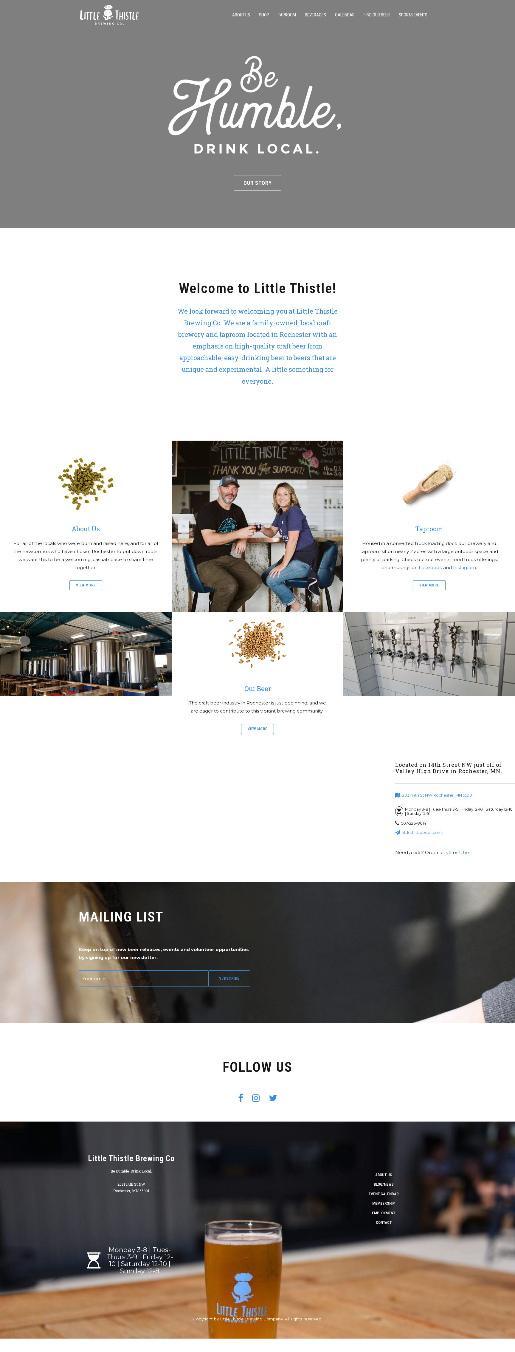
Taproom (287, 15)
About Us (241, 15)
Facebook (430, 567)
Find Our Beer (377, 15)
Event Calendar (384, 1193)
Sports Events (413, 15)
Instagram (464, 567)
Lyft (447, 852)
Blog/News (384, 1184)
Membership (383, 1203)
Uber (465, 852)
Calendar (345, 15)
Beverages (315, 15)
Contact (384, 1222)
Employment (383, 1212)
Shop (264, 15)
